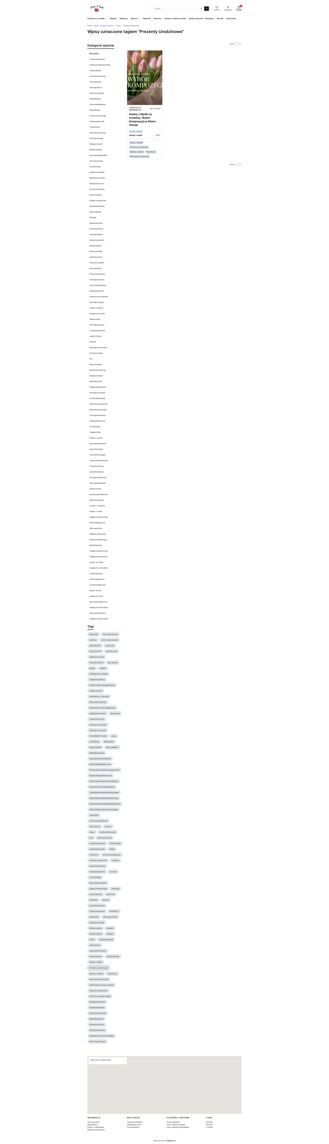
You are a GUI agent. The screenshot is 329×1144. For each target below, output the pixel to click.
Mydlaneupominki (96, 240)
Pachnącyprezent (96, 279)
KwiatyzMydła (95, 212)
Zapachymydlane (96, 93)
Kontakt (209, 1122)
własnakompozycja (97, 133)
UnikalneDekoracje (97, 421)
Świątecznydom (96, 144)
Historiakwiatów (96, 234)
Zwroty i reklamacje (95, 1127)
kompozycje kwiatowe (98, 296)
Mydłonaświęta (95, 149)
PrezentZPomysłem (97, 455)
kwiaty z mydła (95, 511)
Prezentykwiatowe (97, 274)
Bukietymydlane (96, 376)
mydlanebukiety (96, 573)
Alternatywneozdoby (98, 409)
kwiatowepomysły (96, 121)
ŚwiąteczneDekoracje (98, 551)
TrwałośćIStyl (95, 432)
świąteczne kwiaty (97, 313)
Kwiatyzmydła (95, 489)
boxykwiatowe (95, 268)
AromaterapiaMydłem (98, 155)
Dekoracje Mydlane (97, 613)
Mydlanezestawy (96, 500)
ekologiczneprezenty (98, 347)
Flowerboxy (151, 152)
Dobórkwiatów (95, 246)
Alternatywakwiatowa (98, 404)
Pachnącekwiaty (96, 138)
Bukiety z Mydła (136, 152)
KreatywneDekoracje (98, 539)
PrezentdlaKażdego (97, 285)
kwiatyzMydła (95, 70)
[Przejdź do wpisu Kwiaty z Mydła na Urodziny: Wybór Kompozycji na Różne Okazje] (144, 77)
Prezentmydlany (96, 353)
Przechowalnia (133, 1127)
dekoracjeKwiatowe (97, 483)
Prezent (92, 342)
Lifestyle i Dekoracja (135, 108)
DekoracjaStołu (95, 528)
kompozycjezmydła (97, 116)
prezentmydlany (96, 449)
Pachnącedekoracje (97, 477)
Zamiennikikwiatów (97, 398)
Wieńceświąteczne (97, 523)
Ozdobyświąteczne (97, 585)
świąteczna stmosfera (98, 568)
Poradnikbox (94, 127)
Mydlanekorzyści (96, 183)
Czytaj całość (135, 131)
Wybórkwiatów (95, 364)
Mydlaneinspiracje (97, 206)
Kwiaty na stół (95, 590)
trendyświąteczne (96, 579)
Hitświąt (92, 217)
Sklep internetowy (163, 1141)
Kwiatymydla (94, 319)
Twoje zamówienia (134, 1122)
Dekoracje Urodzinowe (139, 156)
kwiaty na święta (96, 562)
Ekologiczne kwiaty (97, 393)
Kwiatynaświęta (95, 251)
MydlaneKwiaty (95, 545)
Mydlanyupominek (97, 178)
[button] (206, 8)
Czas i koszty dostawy (176, 1124)
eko (91, 359)
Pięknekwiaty (95, 110)
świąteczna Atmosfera (98, 607)
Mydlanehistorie (96, 223)
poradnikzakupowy (97, 76)
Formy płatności (173, 1122)
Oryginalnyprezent (97, 330)
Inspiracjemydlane (97, 59)
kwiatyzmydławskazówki (99, 65)
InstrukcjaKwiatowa (97, 104)
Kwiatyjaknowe (95, 381)
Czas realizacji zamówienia (178, 1127)
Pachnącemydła (96, 161)
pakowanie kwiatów (97, 443)
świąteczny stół (95, 596)
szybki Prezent (95, 336)
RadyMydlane (95, 99)
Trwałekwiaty (94, 426)
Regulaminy (92, 1124)
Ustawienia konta (134, 1124)
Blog (118, 26)
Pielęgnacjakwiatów (97, 387)
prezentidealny (95, 195)
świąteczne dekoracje (98, 517)
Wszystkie (94, 53)
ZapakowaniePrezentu (98, 460)
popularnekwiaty (96, 229)
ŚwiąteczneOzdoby (97, 534)
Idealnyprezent (95, 257)
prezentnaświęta (96, 472)
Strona (232, 44)
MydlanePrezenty (96, 291)
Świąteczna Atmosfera (98, 619)
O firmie (209, 1127)
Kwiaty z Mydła (136, 142)
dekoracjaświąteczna (98, 602)
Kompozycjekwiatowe (98, 494)
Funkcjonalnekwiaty (97, 415)
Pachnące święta (96, 302)
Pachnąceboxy (95, 87)
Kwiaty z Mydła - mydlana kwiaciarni (100, 26)
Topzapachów (95, 82)
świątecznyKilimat (96, 172)
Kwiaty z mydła (95, 438)
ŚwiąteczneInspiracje (98, 556)
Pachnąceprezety (96, 325)
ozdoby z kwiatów (97, 506)
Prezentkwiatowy (96, 466)
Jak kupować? (93, 1122)
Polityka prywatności (96, 1130)
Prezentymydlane (96, 263)
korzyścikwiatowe (96, 189)
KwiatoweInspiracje (97, 370)
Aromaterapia (95, 166)
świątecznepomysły (97, 200)
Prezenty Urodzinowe (139, 147)
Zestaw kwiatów (96, 308)
